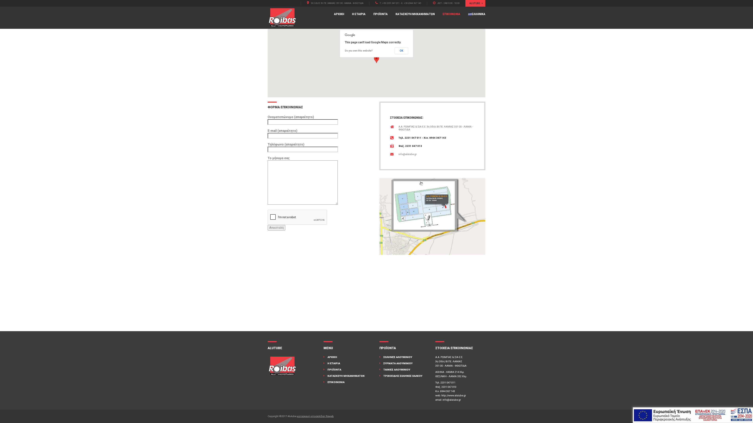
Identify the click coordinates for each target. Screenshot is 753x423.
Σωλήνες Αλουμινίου (397, 357)
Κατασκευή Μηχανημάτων (415, 14)
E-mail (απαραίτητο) (282, 131)
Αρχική (339, 14)
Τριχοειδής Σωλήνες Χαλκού (402, 375)
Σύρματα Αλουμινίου (398, 363)
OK (401, 50)
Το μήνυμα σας (279, 158)
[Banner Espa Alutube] (693, 415)
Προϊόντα (380, 14)
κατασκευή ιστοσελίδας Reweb (315, 416)
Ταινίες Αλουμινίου (396, 369)
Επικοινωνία (451, 14)
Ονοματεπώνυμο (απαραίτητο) (291, 117)
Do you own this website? (359, 50)
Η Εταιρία (359, 14)
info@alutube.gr (407, 154)
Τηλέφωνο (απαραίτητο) (286, 144)
